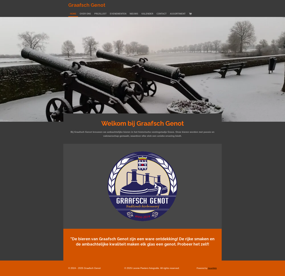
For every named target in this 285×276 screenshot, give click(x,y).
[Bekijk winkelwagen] (190, 14)
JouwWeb (212, 268)
